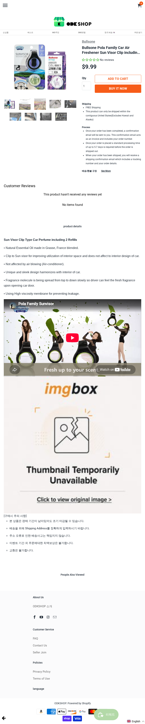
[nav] (5, 4)
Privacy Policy (41, 671)
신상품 (5, 32)
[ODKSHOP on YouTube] (42, 617)
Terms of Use (41, 678)
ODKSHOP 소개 (42, 606)
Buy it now (118, 88)
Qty (84, 78)
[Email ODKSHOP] (55, 617)
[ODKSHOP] (72, 22)
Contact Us (40, 645)
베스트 (30, 32)
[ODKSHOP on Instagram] (48, 617)
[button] (90, 60)
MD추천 (55, 32)
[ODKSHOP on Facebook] (35, 617)
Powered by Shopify (79, 703)
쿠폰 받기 (138, 32)
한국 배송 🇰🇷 (110, 32)
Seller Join (39, 652)
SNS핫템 (82, 32)
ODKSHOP (60, 703)
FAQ (35, 638)
